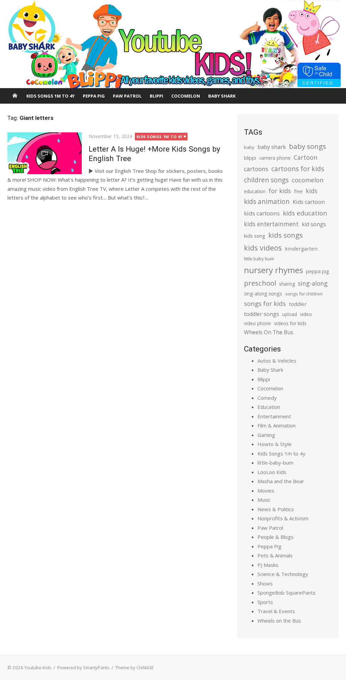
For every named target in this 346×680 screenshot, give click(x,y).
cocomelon (307, 180)
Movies (265, 490)
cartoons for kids (297, 168)
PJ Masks (267, 564)
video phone (257, 323)
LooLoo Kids (272, 472)
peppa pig (317, 271)
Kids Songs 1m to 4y (50, 96)
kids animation (267, 201)
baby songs (307, 146)
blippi (250, 158)
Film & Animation (276, 425)
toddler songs (261, 314)
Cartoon (305, 157)
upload (289, 314)
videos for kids (290, 323)
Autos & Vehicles (276, 360)
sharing (287, 284)
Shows (265, 583)
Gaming (266, 434)
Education (268, 406)
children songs (266, 179)
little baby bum (259, 259)
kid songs (314, 224)
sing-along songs (263, 293)
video (306, 314)
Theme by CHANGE (134, 667)
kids (311, 191)
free (298, 191)
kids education (305, 213)
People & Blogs (275, 536)
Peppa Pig (94, 96)
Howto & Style (274, 444)
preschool (260, 283)
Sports (265, 602)
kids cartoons (262, 213)
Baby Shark (222, 96)
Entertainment (274, 416)
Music (264, 499)
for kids (280, 191)
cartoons (256, 169)
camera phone (275, 158)
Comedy (267, 397)
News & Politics (275, 509)
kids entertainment (271, 224)
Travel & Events (276, 611)
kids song (254, 235)
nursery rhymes (273, 270)
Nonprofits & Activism (282, 518)
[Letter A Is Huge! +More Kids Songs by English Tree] (44, 153)
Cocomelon (185, 96)
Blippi (156, 96)
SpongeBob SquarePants (286, 592)
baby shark (271, 147)
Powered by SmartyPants (83, 667)
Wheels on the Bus (279, 620)
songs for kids (265, 303)
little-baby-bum (275, 462)
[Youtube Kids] (173, 44)
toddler (298, 303)
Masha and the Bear (280, 481)
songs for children (304, 294)
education (255, 191)
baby (249, 147)
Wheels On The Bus (268, 332)
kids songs (285, 235)
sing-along (313, 283)
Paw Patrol (127, 96)
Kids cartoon (309, 202)
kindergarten (301, 248)
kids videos (263, 248)
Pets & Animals (275, 555)
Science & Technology (282, 574)
